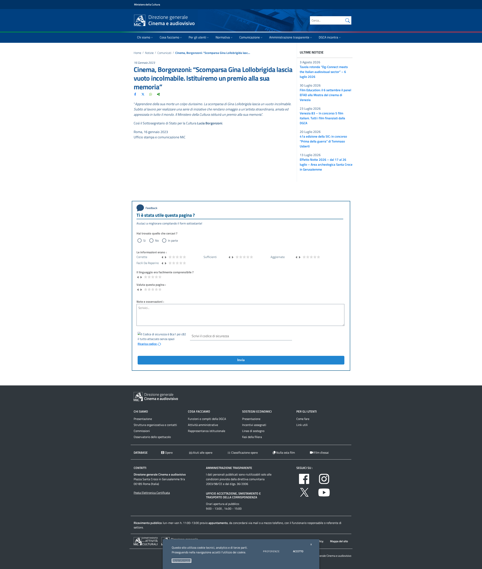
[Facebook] (135, 94)
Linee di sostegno (253, 431)
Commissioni (142, 431)
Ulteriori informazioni (181, 560)
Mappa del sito (339, 541)
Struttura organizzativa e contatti (155, 425)
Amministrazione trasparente (289, 37)
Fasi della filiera (252, 437)
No (157, 240)
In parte (173, 240)
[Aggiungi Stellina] (165, 257)
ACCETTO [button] (298, 551)
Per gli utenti (197, 37)
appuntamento (218, 523)
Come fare (302, 419)
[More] (158, 94)
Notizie (149, 53)
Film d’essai (321, 452)
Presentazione (143, 419)
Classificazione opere (244, 452)
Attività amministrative (203, 425)
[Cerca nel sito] (347, 20)
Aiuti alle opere (202, 452)
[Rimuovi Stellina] (162, 257)
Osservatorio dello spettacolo (152, 437)
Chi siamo (143, 37)
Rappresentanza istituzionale (206, 431)
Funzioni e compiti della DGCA (207, 419)
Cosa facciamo (169, 37)
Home (137, 53)
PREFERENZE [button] (271, 551)
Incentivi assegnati (254, 425)
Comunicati (164, 53)
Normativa (223, 37)
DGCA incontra (328, 37)
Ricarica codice (147, 344)
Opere (168, 452)
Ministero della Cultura (147, 4)
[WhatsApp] (151, 94)
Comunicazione (249, 37)
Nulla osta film (285, 452)
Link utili (302, 425)
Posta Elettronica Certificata (152, 492)
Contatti (140, 468)
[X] (143, 94)
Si (144, 240)
